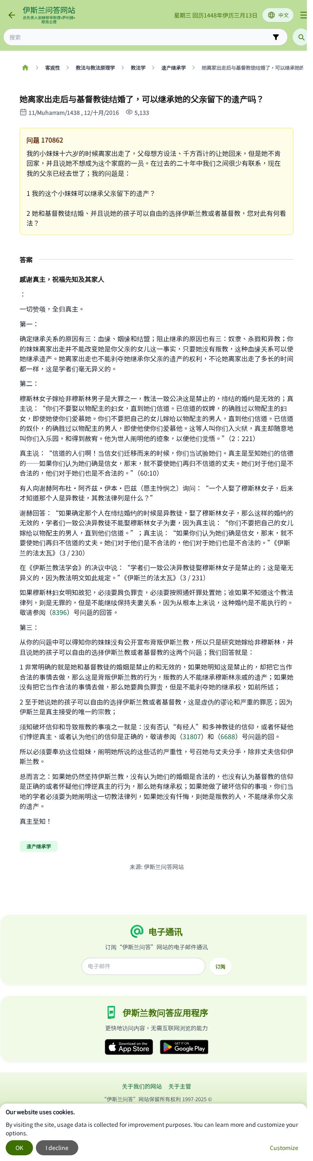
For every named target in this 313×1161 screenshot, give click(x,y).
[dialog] (153, 1132)
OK (19, 1147)
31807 (192, 736)
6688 (227, 736)
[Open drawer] (304, 15)
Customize (284, 1147)
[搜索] (301, 37)
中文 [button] (283, 15)
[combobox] (139, 37)
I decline (57, 1147)
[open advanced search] (276, 37)
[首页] (25, 67)
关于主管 (179, 1086)
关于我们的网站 (142, 1086)
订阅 (220, 966)
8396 (59, 612)
